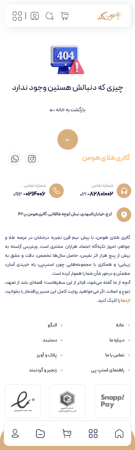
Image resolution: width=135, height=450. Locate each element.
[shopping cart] (64, 15)
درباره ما (117, 340)
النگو (52, 325)
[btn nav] (17, 15)
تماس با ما (114, 355)
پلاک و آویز (47, 355)
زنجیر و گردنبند (43, 370)
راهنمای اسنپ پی (107, 370)
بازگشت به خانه (70, 110)
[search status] (49, 15)
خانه (120, 325)
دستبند (49, 340)
